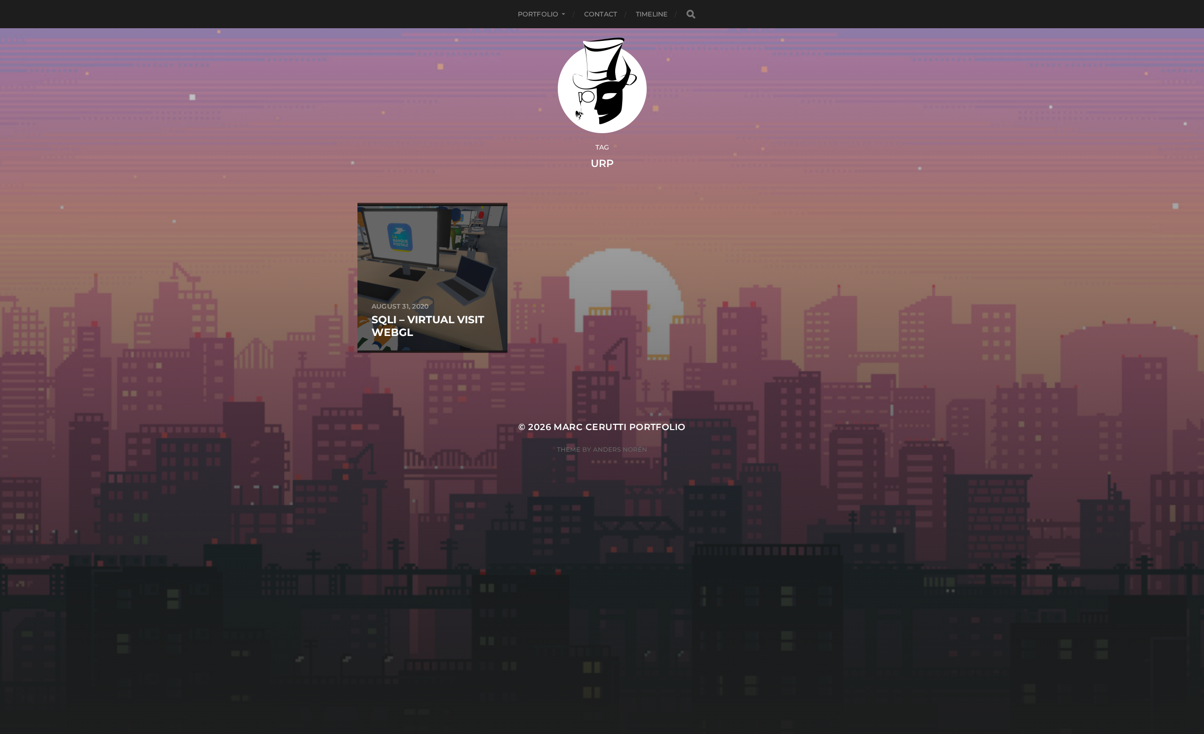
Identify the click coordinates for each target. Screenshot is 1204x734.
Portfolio (538, 14)
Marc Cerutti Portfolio (619, 427)
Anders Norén (620, 449)
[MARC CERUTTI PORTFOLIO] (602, 85)
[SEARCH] (691, 14)
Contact (600, 14)
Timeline (651, 14)
